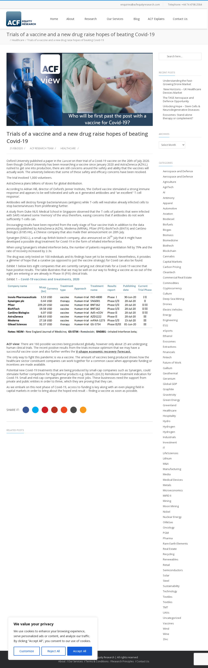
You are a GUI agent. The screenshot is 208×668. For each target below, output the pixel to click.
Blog (136, 19)
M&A (166, 464)
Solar (166, 575)
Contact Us (180, 19)
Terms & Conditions (97, 661)
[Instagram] (26, 5)
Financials (169, 352)
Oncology (168, 527)
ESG (165, 325)
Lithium (167, 458)
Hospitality (169, 416)
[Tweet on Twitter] (35, 410)
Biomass (168, 235)
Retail (166, 565)
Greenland (169, 405)
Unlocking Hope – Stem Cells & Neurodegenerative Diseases (181, 108)
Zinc (165, 639)
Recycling (168, 554)
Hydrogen (169, 426)
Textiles (167, 597)
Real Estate (170, 549)
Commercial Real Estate (177, 277)
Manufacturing (172, 469)
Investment (170, 442)
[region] (53, 638)
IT (164, 447)
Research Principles (122, 661)
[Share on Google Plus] (54, 410)
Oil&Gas (168, 522)
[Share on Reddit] (73, 410)
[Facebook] (10, 5)
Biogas (167, 230)
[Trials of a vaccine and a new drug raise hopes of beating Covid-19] (79, 89)
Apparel (168, 203)
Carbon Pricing (172, 267)
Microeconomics (173, 490)
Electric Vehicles (172, 309)
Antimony (168, 198)
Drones (167, 304)
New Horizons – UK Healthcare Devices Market (182, 91)
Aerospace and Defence (178, 171)
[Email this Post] (83, 410)
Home (54, 19)
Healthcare (18, 40)
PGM (166, 533)
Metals (167, 485)
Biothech (168, 245)
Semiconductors (173, 570)
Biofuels (168, 224)
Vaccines (168, 623)
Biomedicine (170, 240)
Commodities (171, 283)
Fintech (167, 357)
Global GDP (170, 384)
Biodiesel (168, 219)
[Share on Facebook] (26, 410)
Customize (27, 651)
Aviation (168, 213)
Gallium (167, 368)
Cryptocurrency (172, 288)
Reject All (53, 651)
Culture (167, 293)
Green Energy (171, 400)
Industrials (169, 437)
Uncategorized (172, 618)
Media (167, 474)
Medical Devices (173, 480)
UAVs (166, 612)
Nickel (166, 511)
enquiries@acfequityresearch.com (140, 4)
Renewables (170, 559)
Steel (166, 580)
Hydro (166, 421)
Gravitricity (169, 394)
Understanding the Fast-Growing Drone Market (178, 82)
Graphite (168, 389)
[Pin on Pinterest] (45, 410)
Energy (167, 315)
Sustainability (171, 586)
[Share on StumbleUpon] (64, 410)
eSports (168, 330)
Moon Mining (171, 506)
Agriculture (169, 182)
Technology (170, 591)
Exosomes (169, 341)
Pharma (168, 538)
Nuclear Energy (172, 517)
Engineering (170, 320)
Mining (167, 501)
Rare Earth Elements (175, 543)
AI (164, 192)
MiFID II (167, 495)
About (70, 19)
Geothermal (170, 373)
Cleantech (169, 272)
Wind (166, 628)
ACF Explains (156, 19)
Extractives (169, 347)
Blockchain (169, 251)
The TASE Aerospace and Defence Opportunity (178, 99)
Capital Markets (172, 261)
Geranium (169, 378)
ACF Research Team (41, 148)
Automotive (170, 208)
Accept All (79, 651)
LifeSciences (170, 453)
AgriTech (168, 187)
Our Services (115, 19)
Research (90, 19)
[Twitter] (18, 5)
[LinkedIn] (34, 5)
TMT (165, 607)
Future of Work (172, 362)
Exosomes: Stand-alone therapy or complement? (178, 116)
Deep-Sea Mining (173, 299)
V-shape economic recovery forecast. (103, 351)
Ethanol (167, 336)
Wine (166, 634)
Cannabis (169, 256)
